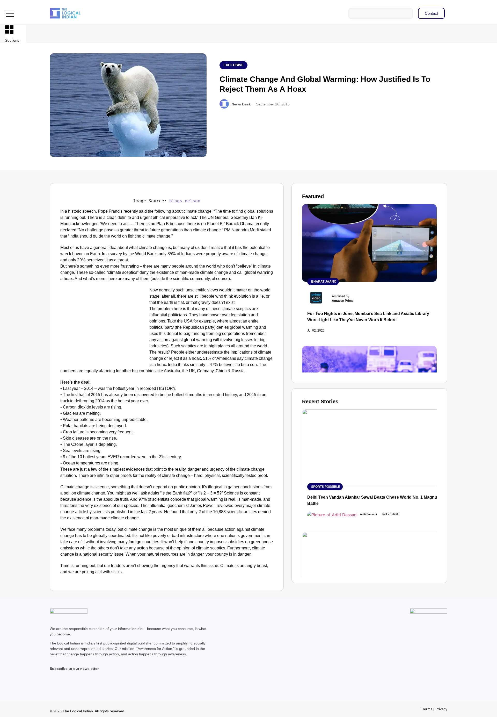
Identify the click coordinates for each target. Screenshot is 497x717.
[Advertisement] (103, 325)
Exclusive (233, 65)
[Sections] (9, 29)
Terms (427, 709)
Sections (12, 40)
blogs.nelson (184, 200)
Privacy (441, 709)
